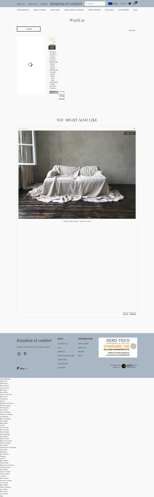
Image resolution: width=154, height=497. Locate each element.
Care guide (62, 364)
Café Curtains (5, 474)
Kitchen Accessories (7, 465)
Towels (2, 425)
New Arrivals (4, 386)
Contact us (33, 4)
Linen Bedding (23, 10)
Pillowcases (4, 383)
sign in (123, 4)
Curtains (3, 476)
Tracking (62, 368)
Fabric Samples (5, 405)
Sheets (2, 401)
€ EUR (115, 4)
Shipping (61, 352)
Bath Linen (55, 10)
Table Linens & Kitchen (74, 10)
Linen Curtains (94, 10)
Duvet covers (4, 388)
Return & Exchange (66, 356)
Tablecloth (3, 450)
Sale (135, 10)
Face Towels (4, 427)
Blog (80, 356)
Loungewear (4, 416)
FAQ (59, 348)
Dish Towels (4, 463)
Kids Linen (109, 10)
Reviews (44, 4)
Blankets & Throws (6, 403)
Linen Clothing (39, 10)
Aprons (2, 458)
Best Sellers (4, 392)
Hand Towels (4, 439)
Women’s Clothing (6, 414)
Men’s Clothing (5, 419)
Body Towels (4, 432)
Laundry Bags (5, 434)
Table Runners (5, 467)
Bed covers (4, 397)
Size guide (62, 360)
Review (81, 352)
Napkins (3, 456)
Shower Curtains (6, 480)
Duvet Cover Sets (6, 394)
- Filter (28, 29)
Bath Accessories (6, 441)
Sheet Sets (3, 381)
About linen (83, 344)
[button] (54, 42)
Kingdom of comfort (66, 3)
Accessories (123, 10)
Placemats (3, 452)
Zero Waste (4, 410)
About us (21, 4)
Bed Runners (4, 408)
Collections (4, 399)
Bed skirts (3, 390)
